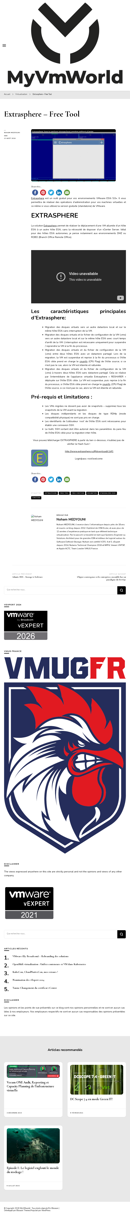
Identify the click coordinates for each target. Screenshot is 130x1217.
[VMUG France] (65, 755)
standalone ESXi (108, 493)
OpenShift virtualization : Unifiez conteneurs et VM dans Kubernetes (49, 964)
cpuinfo (84, 361)
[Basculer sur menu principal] (4, 45)
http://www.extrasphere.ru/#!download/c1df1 (89, 451)
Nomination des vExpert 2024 (28, 979)
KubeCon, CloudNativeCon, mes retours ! (35, 971)
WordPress (45, 1210)
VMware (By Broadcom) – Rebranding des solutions (41, 956)
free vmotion (78, 493)
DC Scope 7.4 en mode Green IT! (91, 1099)
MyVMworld (25, 1208)
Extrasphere (37, 198)
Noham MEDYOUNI (12, 133)
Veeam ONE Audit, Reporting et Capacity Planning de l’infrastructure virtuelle (30, 1086)
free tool (64, 493)
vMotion (36, 498)
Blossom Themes (23, 1210)
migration (92, 493)
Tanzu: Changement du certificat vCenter (35, 987)
